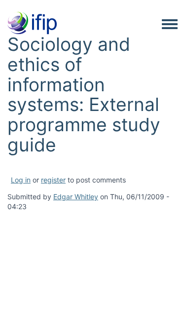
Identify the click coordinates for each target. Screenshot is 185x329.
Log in (21, 180)
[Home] (32, 23)
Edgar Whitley (75, 196)
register (53, 180)
